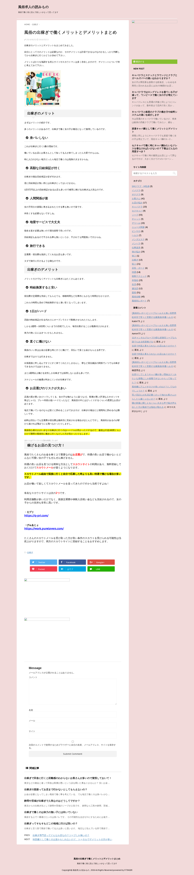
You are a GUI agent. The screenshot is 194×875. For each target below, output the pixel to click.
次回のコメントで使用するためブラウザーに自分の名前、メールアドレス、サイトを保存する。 (72, 746)
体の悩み (136, 251)
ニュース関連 (138, 227)
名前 (31, 710)
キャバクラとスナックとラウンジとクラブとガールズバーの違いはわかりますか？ (154, 77)
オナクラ (136, 194)
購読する (139, 61)
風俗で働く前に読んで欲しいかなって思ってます (97, 863)
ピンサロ (136, 231)
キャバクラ (137, 206)
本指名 (135, 280)
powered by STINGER (122, 870)
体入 (134, 255)
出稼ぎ (30, 552)
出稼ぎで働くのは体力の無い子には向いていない (51, 812)
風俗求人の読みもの (33, 7)
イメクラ (136, 190)
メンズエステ (138, 239)
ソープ (135, 215)
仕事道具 (136, 247)
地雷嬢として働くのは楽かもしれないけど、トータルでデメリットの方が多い (72, 839)
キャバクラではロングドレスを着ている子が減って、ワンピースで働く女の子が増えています (154, 94)
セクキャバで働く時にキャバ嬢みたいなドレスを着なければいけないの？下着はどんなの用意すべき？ (154, 148)
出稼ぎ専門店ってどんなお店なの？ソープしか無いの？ (61, 835)
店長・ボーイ (138, 268)
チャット (136, 219)
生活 (134, 284)
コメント (33, 677)
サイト (32, 731)
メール (32, 720)
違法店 (135, 288)
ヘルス (135, 235)
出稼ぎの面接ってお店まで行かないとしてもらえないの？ (55, 789)
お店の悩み (137, 202)
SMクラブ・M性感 (140, 186)
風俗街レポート (139, 300)
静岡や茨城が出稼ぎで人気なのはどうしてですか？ (52, 800)
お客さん (136, 198)
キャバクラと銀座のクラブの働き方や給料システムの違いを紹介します (154, 113)
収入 (134, 264)
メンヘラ (136, 243)
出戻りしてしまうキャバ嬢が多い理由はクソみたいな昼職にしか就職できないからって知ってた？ (154, 378)
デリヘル (136, 223)
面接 (134, 292)
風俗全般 (136, 296)
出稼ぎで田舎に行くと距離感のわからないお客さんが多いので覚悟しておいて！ (68, 778)
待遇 (134, 272)
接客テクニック (139, 276)
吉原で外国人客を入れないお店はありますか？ (154, 345)
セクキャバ (137, 210)
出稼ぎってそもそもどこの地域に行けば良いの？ (51, 823)
